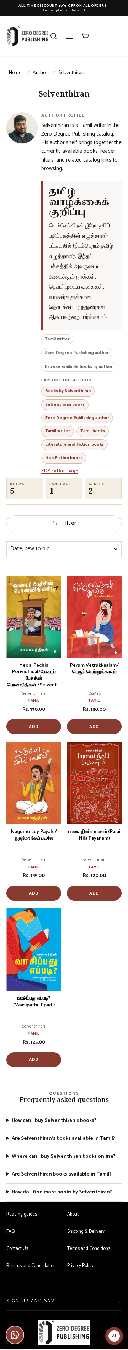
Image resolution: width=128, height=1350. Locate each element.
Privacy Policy (80, 1266)
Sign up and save (32, 1301)
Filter (69, 523)
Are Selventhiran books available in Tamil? (62, 1174)
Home (15, 73)
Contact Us (17, 1248)
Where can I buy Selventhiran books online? (64, 1156)
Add (34, 726)
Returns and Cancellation (31, 1266)
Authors (41, 73)
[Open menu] (69, 36)
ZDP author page (59, 471)
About (73, 1214)
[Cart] (85, 36)
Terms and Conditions (88, 1248)
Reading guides (21, 1214)
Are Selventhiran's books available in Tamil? (63, 1138)
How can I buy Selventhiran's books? (54, 1121)
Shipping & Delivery (86, 1231)
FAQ (10, 1231)
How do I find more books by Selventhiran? (62, 1192)
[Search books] (53, 36)
